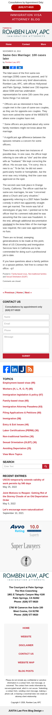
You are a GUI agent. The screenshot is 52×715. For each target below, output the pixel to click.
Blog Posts (26, 671)
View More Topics (12, 454)
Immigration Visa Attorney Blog (26, 32)
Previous (8, 292)
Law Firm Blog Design (25, 710)
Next (28, 292)
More (43, 44)
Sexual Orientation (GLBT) (16, 277)
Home (9, 44)
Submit (26, 356)
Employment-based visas (19, 382)
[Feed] (30, 369)
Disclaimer (26, 645)
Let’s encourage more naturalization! (23, 509)
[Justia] (22, 369)
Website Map (26, 662)
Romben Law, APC (33, 702)
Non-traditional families (37, 274)
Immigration (12, 418)
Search (45, 466)
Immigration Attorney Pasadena (22, 406)
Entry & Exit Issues (16, 424)
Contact (26, 44)
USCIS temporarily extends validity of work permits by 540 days (23, 481)
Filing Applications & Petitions (22, 412)
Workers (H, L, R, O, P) (18, 388)
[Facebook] (7, 369)
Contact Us (26, 653)
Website (26, 636)
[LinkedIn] (14, 369)
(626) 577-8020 (26, 7)
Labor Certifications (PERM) (21, 430)
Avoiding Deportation (17, 448)
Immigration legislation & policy (23, 394)
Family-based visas (19, 274)
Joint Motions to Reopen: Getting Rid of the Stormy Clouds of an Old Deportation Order (25, 496)
